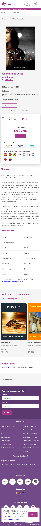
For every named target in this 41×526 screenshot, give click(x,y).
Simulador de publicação (31, 449)
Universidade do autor (30, 437)
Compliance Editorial (29, 430)
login (7, 367)
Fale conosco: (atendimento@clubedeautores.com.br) (18, 464)
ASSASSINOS (6, 343)
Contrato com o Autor (8, 448)
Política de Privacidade (14, 519)
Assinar (6, 412)
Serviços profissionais (30, 433)
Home (4, 19)
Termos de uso (6, 444)
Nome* (4, 394)
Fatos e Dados (5, 441)
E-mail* (4, 402)
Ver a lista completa (10, 299)
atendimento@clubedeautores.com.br (12, 281)
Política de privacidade (30, 426)
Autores (3, 430)
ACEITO (33, 515)
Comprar (20, 136)
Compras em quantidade (31, 441)
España (14, 9)
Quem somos (5, 437)
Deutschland (22, 9)
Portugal (8, 9)
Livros (10, 19)
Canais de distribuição (30, 444)
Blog (2, 433)
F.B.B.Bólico (9, 80)
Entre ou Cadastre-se (29, 4)
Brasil (3, 9)
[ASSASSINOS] (14, 321)
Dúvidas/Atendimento (8, 426)
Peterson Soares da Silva (9, 345)
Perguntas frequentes (8, 461)
